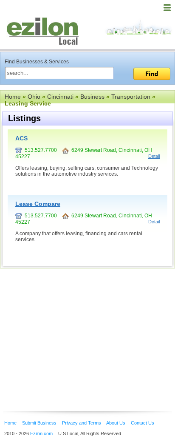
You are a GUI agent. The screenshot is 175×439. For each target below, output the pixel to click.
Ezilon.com (41, 433)
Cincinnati (60, 96)
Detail (154, 156)
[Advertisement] (68, 327)
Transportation (130, 96)
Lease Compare (37, 203)
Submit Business (39, 422)
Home (13, 96)
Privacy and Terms (81, 422)
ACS (21, 138)
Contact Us (142, 422)
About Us (115, 422)
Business (92, 96)
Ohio (34, 96)
